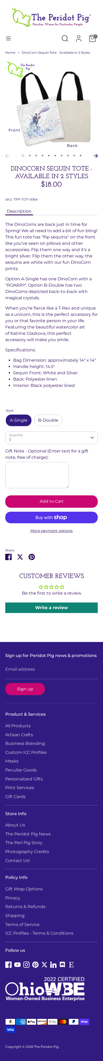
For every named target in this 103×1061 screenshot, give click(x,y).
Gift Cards (15, 796)
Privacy (12, 897)
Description (19, 211)
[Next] (96, 156)
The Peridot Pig (46, 1047)
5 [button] (49, 155)
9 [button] (74, 155)
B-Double (48, 420)
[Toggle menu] (8, 38)
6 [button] (55, 155)
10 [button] (80, 155)
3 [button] (36, 155)
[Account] (78, 36)
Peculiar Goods (21, 770)
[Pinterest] (35, 965)
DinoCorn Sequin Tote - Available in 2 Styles (56, 52)
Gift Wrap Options (24, 888)
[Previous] (7, 156)
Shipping (15, 915)
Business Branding (25, 743)
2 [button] (30, 155)
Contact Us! (17, 860)
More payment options (51, 530)
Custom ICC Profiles (26, 752)
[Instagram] (26, 965)
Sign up (25, 688)
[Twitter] (44, 965)
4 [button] (42, 155)
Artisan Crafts (19, 734)
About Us (15, 825)
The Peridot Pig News (28, 833)
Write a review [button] (51, 607)
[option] (51, 105)
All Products (18, 725)
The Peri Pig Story (24, 842)
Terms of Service (22, 924)
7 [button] (61, 155)
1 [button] (23, 155)
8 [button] (68, 155)
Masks (11, 761)
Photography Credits (27, 851)
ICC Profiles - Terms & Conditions (39, 933)
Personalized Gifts (24, 778)
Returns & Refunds (25, 906)
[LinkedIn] (53, 965)
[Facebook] (8, 965)
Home (10, 52)
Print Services (19, 787)
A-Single (18, 420)
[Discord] (62, 965)
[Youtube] (17, 965)
